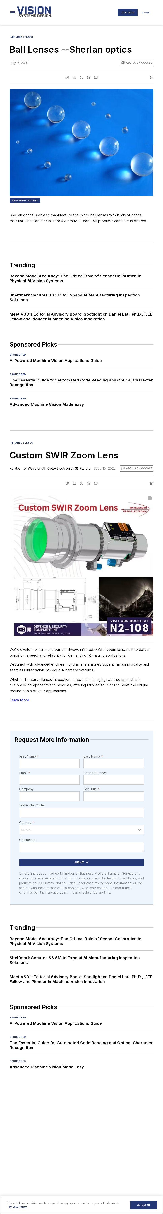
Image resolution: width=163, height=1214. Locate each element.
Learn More (19, 700)
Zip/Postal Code (31, 805)
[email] (96, 77)
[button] (13, 12)
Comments (27, 840)
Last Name (93, 756)
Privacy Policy (18, 1206)
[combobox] (81, 829)
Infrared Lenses (21, 37)
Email (24, 773)
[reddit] (89, 77)
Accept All (143, 1205)
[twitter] (81, 77)
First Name (29, 756)
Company (26, 789)
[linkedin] (74, 77)
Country (26, 823)
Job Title (91, 789)
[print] (151, 77)
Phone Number (94, 773)
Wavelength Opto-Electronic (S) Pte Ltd (59, 468)
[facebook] (67, 77)
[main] (81, 1205)
